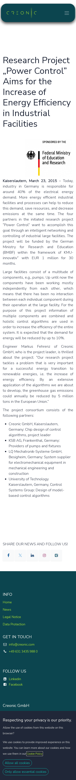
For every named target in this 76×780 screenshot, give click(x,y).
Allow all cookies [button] (17, 763)
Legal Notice (12, 617)
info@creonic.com (21, 644)
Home (7, 602)
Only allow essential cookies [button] (25, 772)
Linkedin (15, 679)
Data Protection (14, 624)
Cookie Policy (34, 754)
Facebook (16, 684)
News (7, 609)
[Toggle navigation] (66, 12)
